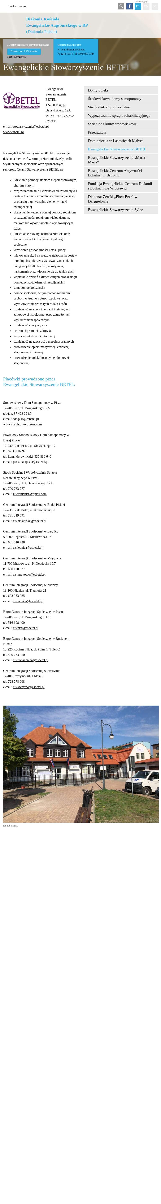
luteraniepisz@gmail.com (30, 494)
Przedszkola (97, 132)
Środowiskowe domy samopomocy (114, 99)
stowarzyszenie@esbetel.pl (31, 126)
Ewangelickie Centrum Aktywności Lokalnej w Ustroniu (115, 172)
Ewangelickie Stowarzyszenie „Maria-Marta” (117, 159)
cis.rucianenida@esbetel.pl (30, 660)
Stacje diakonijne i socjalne (109, 107)
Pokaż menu (17, 6)
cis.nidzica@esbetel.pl (27, 601)
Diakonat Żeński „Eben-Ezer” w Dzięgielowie (112, 199)
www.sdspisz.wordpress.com (22, 424)
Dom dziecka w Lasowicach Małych (116, 141)
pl (138, 6)
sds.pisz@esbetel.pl (26, 419)
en (146, 6)
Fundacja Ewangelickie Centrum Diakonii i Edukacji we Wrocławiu (120, 185)
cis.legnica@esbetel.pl (27, 547)
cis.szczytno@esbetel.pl (28, 687)
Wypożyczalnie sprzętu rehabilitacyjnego (119, 115)
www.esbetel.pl (13, 132)
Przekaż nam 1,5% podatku (24, 51)
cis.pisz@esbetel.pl (25, 628)
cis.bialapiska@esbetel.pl (29, 521)
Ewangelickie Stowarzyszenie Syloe (115, 210)
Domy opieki (98, 90)
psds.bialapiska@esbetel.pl (30, 462)
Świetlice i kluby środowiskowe (112, 124)
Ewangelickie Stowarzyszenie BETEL (117, 149)
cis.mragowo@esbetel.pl (29, 574)
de (155, 6)
